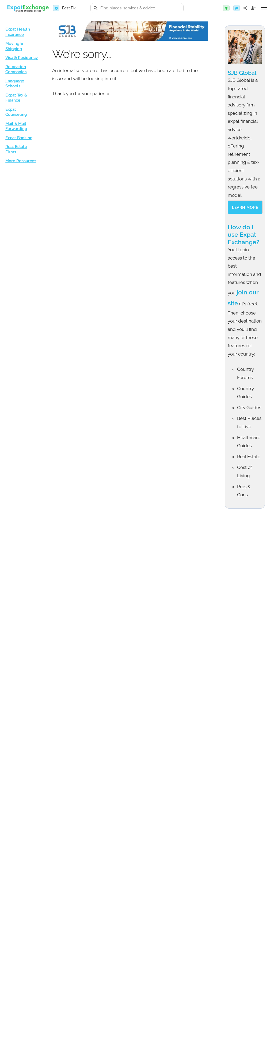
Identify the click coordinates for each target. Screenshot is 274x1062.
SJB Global (242, 72)
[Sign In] (245, 8)
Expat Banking (18, 137)
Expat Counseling (16, 112)
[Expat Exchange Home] (27, 8)
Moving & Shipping (14, 46)
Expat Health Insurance (17, 32)
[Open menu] (264, 7)
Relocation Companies (15, 69)
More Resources (20, 160)
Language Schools (14, 84)
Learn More (245, 207)
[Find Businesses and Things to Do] (226, 8)
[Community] (236, 8)
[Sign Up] (253, 8)
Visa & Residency (21, 57)
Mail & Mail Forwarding (16, 126)
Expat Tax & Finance (16, 98)
